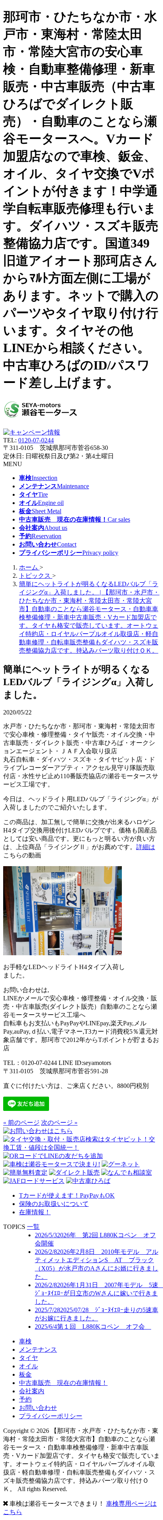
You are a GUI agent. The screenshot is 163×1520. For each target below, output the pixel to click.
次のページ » (59, 1122)
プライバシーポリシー (50, 1416)
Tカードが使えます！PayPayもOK (67, 1195)
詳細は (145, 847)
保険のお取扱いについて (54, 1203)
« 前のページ (21, 1122)
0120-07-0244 (36, 440)
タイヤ (28, 1357)
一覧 (33, 1226)
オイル (28, 1366)
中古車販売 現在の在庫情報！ (63, 1382)
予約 (25, 1399)
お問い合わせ (38, 1407)
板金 (25, 1374)
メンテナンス (38, 1349)
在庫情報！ (35, 1212)
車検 (25, 1341)
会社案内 (31, 1391)
